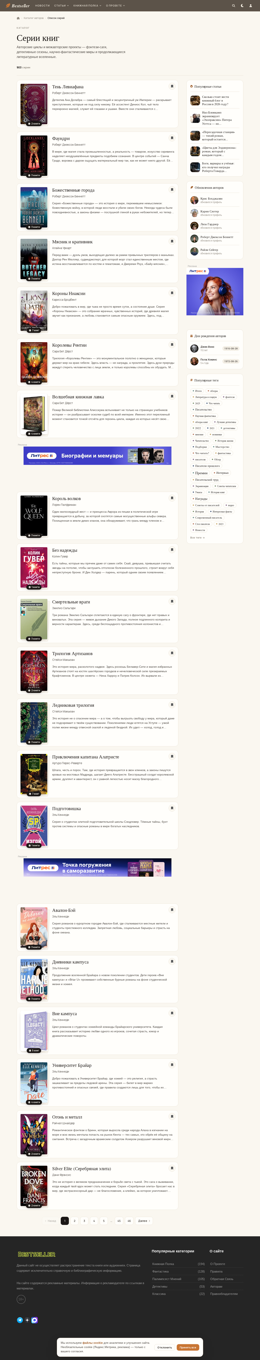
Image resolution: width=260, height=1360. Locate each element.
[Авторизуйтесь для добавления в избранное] (172, 86)
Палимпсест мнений (166, 1279)
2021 (212, 428)
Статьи (60, 5)
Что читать (214, 403)
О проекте (114, 5)
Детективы (159, 1286)
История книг (218, 492)
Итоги (198, 390)
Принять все (188, 1347)
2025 (197, 403)
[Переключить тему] (242, 5)
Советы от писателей (207, 505)
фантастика (224, 453)
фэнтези (230, 397)
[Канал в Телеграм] (20, 1320)
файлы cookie (92, 1342)
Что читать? (202, 453)
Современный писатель (208, 517)
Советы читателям (226, 486)
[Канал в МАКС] (34, 1320)
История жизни (225, 440)
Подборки (201, 447)
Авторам (216, 1286)
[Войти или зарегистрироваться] (250, 5)
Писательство (203, 409)
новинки (217, 434)
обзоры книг (201, 422)
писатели (200, 459)
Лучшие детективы (226, 422)
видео (231, 505)
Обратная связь (221, 1279)
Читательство (202, 440)
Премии (201, 472)
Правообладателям (224, 1294)
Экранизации (201, 486)
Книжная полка (86, 5)
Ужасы (198, 492)
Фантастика (160, 1271)
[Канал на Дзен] (27, 1320)
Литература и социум (206, 397)
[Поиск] (233, 5)
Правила (216, 1271)
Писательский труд (206, 480)
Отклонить (164, 1347)
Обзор (217, 459)
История (199, 511)
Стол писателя (202, 523)
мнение (199, 434)
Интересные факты (222, 511)
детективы (229, 428)
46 (129, 1221)
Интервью (222, 473)
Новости (42, 5)
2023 (221, 523)
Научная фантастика (205, 415)
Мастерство (222, 447)
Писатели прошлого (207, 466)
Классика (159, 1294)
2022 (198, 428)
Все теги (196, 537)
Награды (201, 498)
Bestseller (21, 5)
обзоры (214, 390)
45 (119, 1221)
